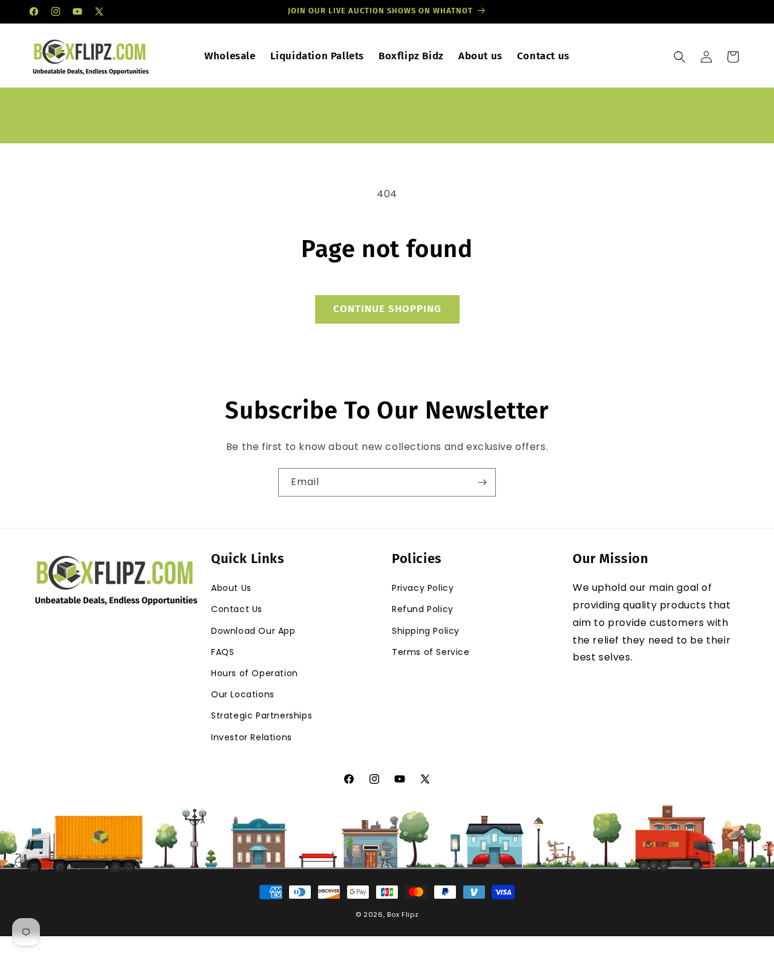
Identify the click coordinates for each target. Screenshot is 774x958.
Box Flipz (402, 914)
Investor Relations (251, 737)
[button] (679, 57)
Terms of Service (431, 652)
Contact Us (236, 610)
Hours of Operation (254, 673)
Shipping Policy (426, 631)
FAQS (222, 652)
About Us (231, 588)
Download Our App (253, 631)
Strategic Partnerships (261, 716)
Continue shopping (387, 308)
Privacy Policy (423, 588)
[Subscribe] (482, 482)
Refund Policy (423, 610)
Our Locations (243, 694)
